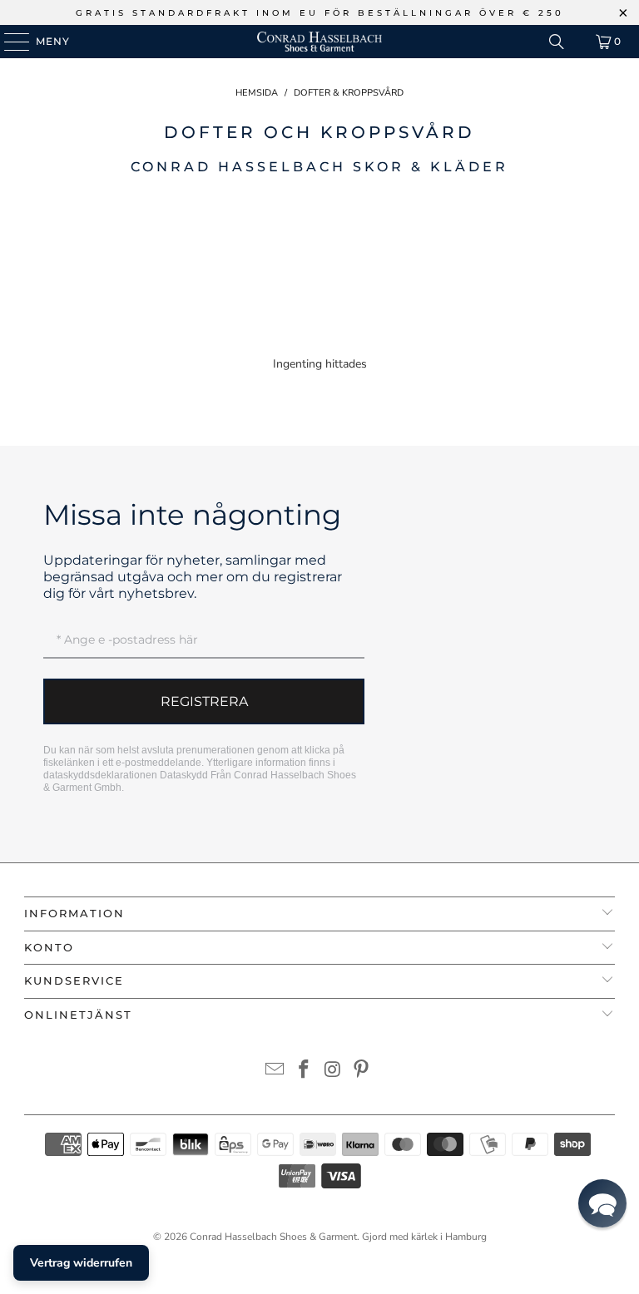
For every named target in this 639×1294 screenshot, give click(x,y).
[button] (602, 1203)
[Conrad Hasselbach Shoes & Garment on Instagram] (333, 1071)
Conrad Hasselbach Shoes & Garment (273, 1236)
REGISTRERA (204, 701)
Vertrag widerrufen (81, 1263)
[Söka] (556, 41)
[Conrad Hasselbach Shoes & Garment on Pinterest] (361, 1071)
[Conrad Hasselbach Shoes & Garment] (319, 41)
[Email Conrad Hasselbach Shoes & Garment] (275, 1071)
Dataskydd (184, 775)
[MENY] (8, 41)
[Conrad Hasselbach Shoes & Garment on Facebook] (304, 1071)
